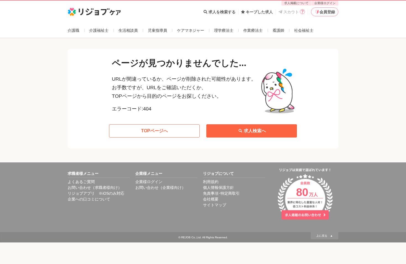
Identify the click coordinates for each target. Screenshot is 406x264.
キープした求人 (259, 12)
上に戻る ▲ (324, 235)
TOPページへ (154, 130)
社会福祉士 (303, 30)
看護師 (278, 30)
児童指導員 (157, 30)
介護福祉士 (99, 30)
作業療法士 (253, 30)
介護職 (73, 30)
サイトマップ (214, 205)
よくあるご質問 (81, 181)
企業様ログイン (325, 3)
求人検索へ (255, 130)
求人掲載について (296, 3)
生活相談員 (128, 30)
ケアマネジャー (190, 30)
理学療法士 (223, 30)
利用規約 (210, 181)
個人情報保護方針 (218, 187)
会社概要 (210, 199)
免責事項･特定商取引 (221, 193)
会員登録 (327, 12)
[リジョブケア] (94, 12)
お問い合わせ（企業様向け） (160, 187)
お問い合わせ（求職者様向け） (95, 187)
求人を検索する (222, 12)
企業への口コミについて (89, 199)
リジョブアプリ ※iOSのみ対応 (96, 193)
